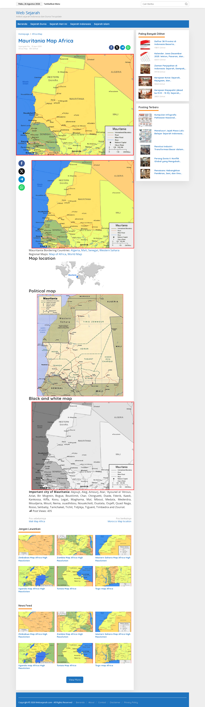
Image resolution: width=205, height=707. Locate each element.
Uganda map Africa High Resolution (31, 590)
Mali (84, 250)
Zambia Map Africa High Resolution (70, 559)
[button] (186, 4)
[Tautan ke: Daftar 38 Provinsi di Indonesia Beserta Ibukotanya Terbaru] (145, 44)
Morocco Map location (119, 520)
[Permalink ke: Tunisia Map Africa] (75, 575)
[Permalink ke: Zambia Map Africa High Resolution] (75, 544)
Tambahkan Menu (52, 4)
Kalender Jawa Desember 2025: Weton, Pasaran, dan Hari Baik (168, 55)
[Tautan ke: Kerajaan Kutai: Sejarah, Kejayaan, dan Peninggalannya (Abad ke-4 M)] (145, 80)
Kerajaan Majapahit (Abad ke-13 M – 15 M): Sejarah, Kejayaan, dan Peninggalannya (168, 91)
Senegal (93, 250)
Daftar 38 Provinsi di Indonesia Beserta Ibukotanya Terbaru (165, 43)
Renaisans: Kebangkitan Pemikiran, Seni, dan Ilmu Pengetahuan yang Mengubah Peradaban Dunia (170, 172)
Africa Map (23, 49)
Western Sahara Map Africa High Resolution (112, 559)
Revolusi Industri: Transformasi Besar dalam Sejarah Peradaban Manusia (169, 148)
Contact (102, 702)
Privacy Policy (131, 702)
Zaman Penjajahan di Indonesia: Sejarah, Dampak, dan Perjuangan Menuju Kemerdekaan (169, 67)
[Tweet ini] (117, 47)
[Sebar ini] (111, 47)
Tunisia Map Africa (66, 588)
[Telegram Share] (122, 47)
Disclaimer (115, 702)
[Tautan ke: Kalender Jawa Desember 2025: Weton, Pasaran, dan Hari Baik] (145, 56)
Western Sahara (109, 250)
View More (75, 679)
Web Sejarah (28, 13)
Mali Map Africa (37, 520)
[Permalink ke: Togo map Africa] (113, 575)
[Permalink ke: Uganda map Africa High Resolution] (36, 575)
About (91, 702)
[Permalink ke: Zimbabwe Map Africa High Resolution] (36, 544)
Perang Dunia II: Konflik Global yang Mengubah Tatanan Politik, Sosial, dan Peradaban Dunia (169, 160)
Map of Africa (57, 254)
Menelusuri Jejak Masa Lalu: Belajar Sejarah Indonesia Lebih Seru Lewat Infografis (169, 132)
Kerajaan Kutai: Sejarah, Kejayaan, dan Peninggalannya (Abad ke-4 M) (169, 79)
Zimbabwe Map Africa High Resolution (32, 559)
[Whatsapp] (128, 47)
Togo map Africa (104, 588)
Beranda (80, 702)
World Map (75, 254)
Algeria (75, 250)
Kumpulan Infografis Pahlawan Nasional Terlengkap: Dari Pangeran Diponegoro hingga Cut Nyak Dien (169, 116)
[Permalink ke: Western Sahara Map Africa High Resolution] (113, 544)
